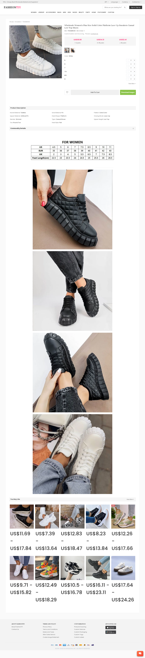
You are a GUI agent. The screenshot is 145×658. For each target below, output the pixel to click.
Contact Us (94, 34)
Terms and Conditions (50, 629)
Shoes (74, 12)
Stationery (102, 12)
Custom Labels (79, 637)
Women (34, 12)
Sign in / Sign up (135, 7)
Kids (69, 12)
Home (94, 12)
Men (64, 12)
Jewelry (41, 12)
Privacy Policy (47, 627)
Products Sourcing (80, 627)
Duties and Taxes (48, 632)
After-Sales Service (49, 634)
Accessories (51, 12)
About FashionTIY (17, 627)
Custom (111, 12)
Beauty (81, 12)
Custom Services (79, 629)
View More (131, 83)
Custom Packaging (80, 632)
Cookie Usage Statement (51, 637)
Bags (59, 12)
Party (88, 12)
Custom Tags (78, 634)
